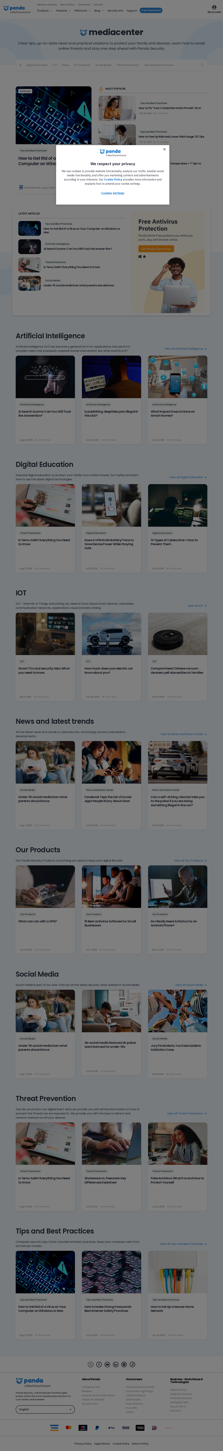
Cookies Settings (112, 193)
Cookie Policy (113, 179)
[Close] (164, 149)
